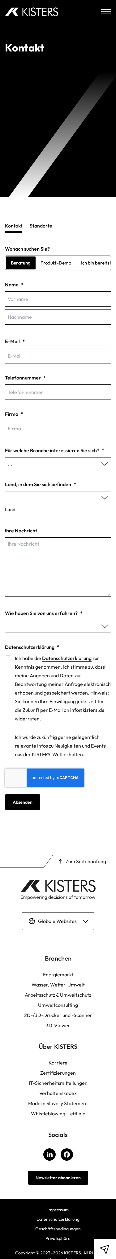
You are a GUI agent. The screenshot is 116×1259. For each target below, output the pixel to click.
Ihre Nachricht (21, 530)
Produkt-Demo (56, 263)
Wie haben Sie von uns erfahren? (44, 613)
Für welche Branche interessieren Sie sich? (54, 450)
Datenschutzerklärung (67, 658)
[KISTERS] (31, 11)
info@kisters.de (87, 710)
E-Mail (15, 341)
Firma (14, 414)
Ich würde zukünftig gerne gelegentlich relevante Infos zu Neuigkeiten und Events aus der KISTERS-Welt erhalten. (60, 745)
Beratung (21, 263)
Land (10, 509)
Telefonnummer (25, 378)
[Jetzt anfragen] (104, 1249)
